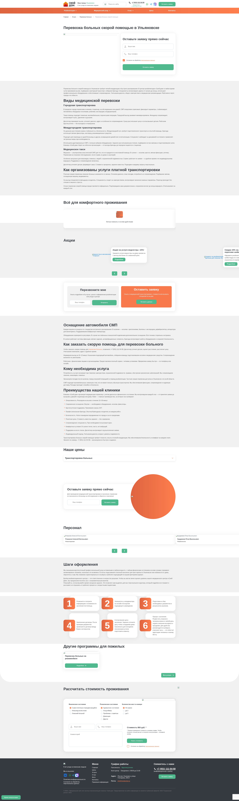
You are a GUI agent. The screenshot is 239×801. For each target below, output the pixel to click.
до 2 (126, 710)
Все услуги (167, 675)
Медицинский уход (101, 10)
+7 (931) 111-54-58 (166, 769)
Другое (105, 719)
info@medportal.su (124, 781)
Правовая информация (100, 782)
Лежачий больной (78, 713)
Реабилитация (69, 10)
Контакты (172, 10)
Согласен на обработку (140, 60)
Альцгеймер (107, 710)
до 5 (126, 713)
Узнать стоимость (137, 740)
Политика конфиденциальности (74, 779)
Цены (151, 10)
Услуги (74, 17)
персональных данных (148, 60)
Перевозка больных (86, 17)
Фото (94, 777)
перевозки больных (95, 349)
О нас (130, 10)
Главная (66, 17)
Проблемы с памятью (110, 713)
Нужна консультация (11, 797)
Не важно (128, 708)
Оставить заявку (148, 67)
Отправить (104, 302)
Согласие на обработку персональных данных (71, 782)
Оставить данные (146, 302)
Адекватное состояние (111, 708)
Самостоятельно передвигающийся (84, 708)
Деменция (106, 716)
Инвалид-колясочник (79, 710)
